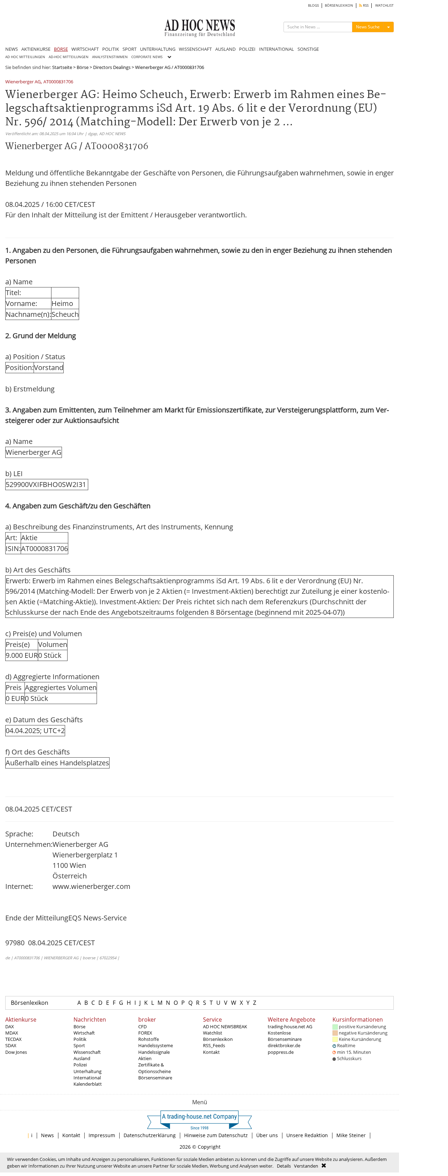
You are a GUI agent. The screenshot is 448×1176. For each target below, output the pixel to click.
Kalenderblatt (88, 1084)
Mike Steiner (351, 1135)
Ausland (82, 1058)
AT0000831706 (58, 82)
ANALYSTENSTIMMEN (110, 57)
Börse (83, 67)
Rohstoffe (148, 1039)
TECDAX (13, 1039)
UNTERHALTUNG (157, 49)
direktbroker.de (284, 1045)
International (87, 1077)
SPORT (129, 49)
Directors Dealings (112, 67)
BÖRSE (61, 49)
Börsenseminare (155, 1077)
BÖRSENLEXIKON (339, 5)
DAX (9, 1026)
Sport (79, 1045)
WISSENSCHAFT (195, 49)
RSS (365, 5)
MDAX (11, 1033)
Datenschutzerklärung (150, 1135)
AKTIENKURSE (35, 49)
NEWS (11, 49)
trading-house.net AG (290, 1026)
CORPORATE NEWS (146, 57)
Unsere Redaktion (307, 1135)
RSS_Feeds (214, 1045)
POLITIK (110, 49)
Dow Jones (16, 1052)
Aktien (145, 1058)
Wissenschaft (87, 1052)
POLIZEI (247, 49)
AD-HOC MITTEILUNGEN (69, 57)
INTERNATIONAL (276, 49)
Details (284, 1166)
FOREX (145, 1033)
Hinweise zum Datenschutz (216, 1135)
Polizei (80, 1065)
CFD (142, 1026)
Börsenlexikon (29, 1003)
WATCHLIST (384, 5)
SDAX (10, 1045)
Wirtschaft (84, 1033)
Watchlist (212, 1033)
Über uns (267, 1135)
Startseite (62, 67)
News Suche (368, 27)
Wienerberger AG (23, 82)
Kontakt (211, 1052)
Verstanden (306, 1166)
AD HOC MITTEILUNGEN (25, 57)
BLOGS (313, 5)
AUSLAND (225, 49)
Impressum (102, 1135)
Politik (80, 1039)
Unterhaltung (88, 1071)
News (47, 1135)
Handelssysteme (155, 1045)
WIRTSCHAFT (85, 49)
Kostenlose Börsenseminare (285, 1036)
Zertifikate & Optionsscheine (154, 1068)
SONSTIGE (308, 49)
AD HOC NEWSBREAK (225, 1026)
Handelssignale (154, 1052)
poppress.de (281, 1052)
